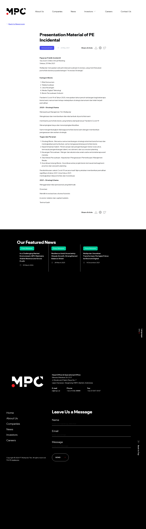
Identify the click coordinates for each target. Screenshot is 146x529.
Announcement (46, 48)
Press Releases (26, 248)
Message (57, 442)
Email (55, 431)
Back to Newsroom (17, 24)
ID (139, 333)
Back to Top (138, 450)
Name (55, 419)
